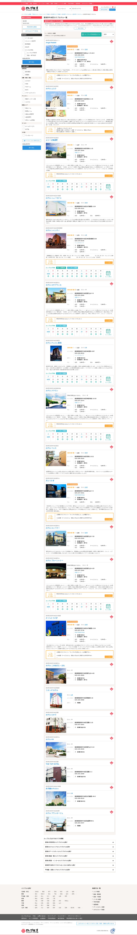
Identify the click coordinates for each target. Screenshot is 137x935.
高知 (54, 905)
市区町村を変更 (32, 27)
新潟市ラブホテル (77, 14)
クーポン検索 (62, 3)
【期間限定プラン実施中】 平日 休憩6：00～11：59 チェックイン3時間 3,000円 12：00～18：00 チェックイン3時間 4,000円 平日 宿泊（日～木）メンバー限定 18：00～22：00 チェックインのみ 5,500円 (79, 256)
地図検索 (78, 3)
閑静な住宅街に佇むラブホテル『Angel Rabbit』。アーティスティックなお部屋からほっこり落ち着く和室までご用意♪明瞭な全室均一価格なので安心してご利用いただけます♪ (79, 70)
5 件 (86, 347)
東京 (36, 894)
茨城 (61, 894)
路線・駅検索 (33, 3)
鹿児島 (72, 907)
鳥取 (48, 903)
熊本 (54, 907)
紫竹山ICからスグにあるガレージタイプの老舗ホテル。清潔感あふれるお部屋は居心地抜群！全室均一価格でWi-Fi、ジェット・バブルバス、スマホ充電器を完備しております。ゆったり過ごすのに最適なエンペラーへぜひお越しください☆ (79, 552)
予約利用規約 (52, 918)
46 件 (86, 452)
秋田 (61, 891)
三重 (54, 898)
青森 (43, 891)
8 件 (86, 95)
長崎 (48, 907)
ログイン (112, 9)
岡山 (36, 903)
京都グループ (78, 152)
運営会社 (24, 918)
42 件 (86, 532)
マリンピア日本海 (65, 29)
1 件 (86, 235)
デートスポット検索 (44, 3)
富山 (42, 896)
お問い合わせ (41, 916)
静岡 (42, 898)
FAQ (34, 916)
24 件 (86, 624)
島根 (54, 903)
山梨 (60, 896)
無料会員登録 (104, 9)
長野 (66, 896)
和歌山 (66, 900)
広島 (42, 903)
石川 (48, 896)
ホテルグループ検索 (87, 3)
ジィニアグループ (79, 242)
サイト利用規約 (33, 918)
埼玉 (49, 894)
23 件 (86, 487)
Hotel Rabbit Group (80, 57)
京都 (48, 900)
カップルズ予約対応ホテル (92, 34)
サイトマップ (52, 916)
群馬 (73, 894)
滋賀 (54, 900)
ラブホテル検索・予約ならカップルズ (32, 14)
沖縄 (79, 907)
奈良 (60, 900)
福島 (73, 891)
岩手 (49, 891)
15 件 (86, 49)
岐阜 (48, 898)
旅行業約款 (61, 918)
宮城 (55, 891)
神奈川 (42, 894)
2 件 (72, 793)
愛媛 (48, 905)
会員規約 (42, 918)
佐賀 (60, 907)
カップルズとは (26, 916)
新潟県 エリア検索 (55, 14)
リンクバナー (62, 916)
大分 (42, 907)
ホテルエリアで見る (31, 31)
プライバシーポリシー (74, 916)
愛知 (36, 898)
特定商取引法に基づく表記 (74, 918)
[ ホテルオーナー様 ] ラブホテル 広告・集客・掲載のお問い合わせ (96, 923)
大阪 (36, 900)
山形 (67, 891)
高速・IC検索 (54, 3)
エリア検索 (25, 3)
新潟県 (51, 27)
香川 (42, 905)
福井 (54, 896)
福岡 (36, 907)
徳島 (36, 905)
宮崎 (66, 907)
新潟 (36, 896)
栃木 (67, 894)
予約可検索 (71, 3)
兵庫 (42, 900)
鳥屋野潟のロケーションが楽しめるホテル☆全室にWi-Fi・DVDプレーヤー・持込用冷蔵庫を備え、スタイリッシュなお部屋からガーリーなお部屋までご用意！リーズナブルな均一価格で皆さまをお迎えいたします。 (79, 472)
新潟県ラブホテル (66, 14)
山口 (60, 903)
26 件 (86, 202)
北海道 (36, 891)
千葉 (55, 894)
